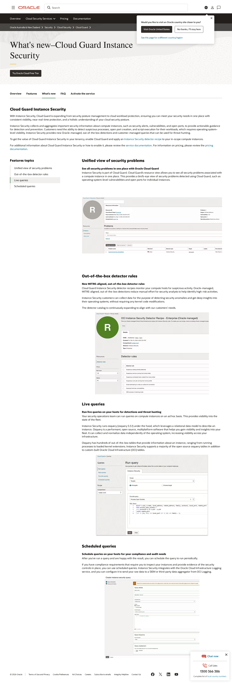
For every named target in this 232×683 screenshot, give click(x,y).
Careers (88, 674)
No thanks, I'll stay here (189, 29)
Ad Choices (77, 674)
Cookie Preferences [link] (61, 674)
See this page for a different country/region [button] (162, 37)
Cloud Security (64, 27)
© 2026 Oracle (16, 674)
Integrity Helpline (121, 674)
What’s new (49, 93)
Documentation (82, 18)
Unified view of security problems (33, 168)
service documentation (139, 145)
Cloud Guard (82, 27)
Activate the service (83, 93)
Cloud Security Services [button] (39, 18)
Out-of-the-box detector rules (31, 174)
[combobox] (116, 7)
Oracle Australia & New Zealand (25, 27)
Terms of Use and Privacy (39, 674)
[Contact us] (219, 7)
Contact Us (136, 674)
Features (31, 93)
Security (49, 27)
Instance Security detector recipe (143, 139)
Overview (15, 18)
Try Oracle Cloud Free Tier (25, 73)
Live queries (21, 180)
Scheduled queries (24, 186)
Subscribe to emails (102, 674)
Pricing (64, 18)
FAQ (63, 93)
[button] (13, 7)
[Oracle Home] (29, 8)
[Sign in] (212, 7)
